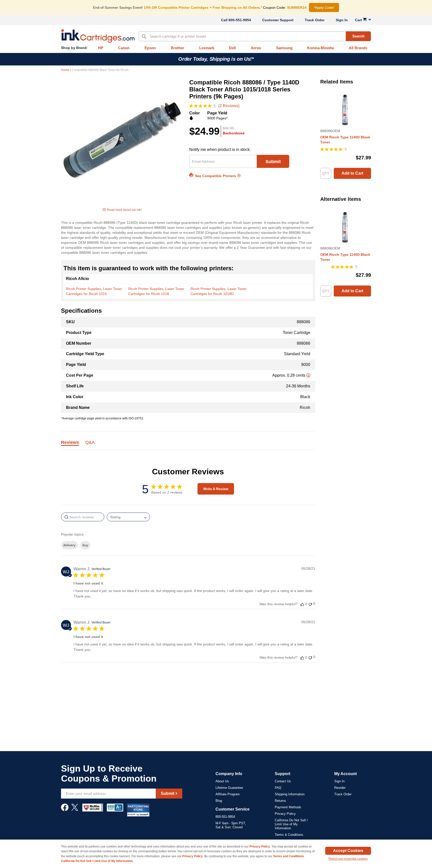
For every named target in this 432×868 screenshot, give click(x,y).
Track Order (314, 20)
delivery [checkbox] (69, 545)
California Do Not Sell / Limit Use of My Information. (97, 861)
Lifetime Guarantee (229, 788)
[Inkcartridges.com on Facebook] (64, 810)
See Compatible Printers (215, 176)
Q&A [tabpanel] (90, 442)
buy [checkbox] (85, 545)
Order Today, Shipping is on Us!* (216, 59)
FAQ (278, 788)
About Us (222, 781)
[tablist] (188, 445)
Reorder (340, 788)
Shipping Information (289, 794)
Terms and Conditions (288, 856)
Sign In (342, 20)
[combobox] (255, 36)
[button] (302, 604)
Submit (273, 161)
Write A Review (215, 489)
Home (65, 70)
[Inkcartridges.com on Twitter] (74, 810)
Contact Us (283, 781)
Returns (280, 801)
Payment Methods (288, 807)
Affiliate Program (228, 794)
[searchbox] (82, 517)
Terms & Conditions (289, 835)
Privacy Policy (285, 814)
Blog (219, 801)
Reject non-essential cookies (348, 859)
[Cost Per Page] (308, 375)
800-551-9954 (239, 20)
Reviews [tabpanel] (70, 442)
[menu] (216, 48)
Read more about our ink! (124, 210)
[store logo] (98, 36)
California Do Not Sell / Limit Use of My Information (291, 824)
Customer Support (278, 20)
